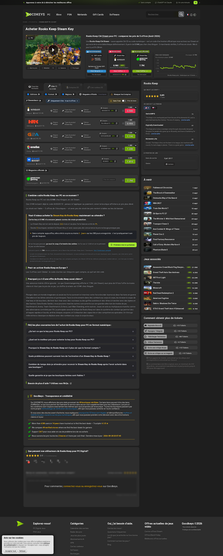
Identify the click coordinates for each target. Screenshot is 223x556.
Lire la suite (185, 120)
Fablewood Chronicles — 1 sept (171, 187)
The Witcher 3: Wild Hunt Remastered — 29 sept (171, 218)
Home (25, 22)
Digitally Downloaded (154, 125)
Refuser (22, 551)
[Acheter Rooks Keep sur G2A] (38, 134)
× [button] (199, 3)
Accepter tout (10, 551)
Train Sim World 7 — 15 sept (171, 208)
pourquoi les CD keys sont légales (92, 413)
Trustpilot (100, 423)
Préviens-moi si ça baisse (124, 245)
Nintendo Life (151, 139)
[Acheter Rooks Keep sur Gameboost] (38, 159)
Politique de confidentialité (191, 530)
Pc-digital (33, 22)
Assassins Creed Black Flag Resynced (171, 267)
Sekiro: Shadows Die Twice (171, 303)
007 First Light (171, 277)
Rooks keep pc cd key (47, 22)
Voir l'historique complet (102, 250)
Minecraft (171, 287)
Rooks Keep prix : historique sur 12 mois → (182, 75)
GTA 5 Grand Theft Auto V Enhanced (171, 308)
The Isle (171, 282)
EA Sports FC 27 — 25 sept (171, 213)
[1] (27, 461)
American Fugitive (171, 298)
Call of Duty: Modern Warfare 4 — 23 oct (171, 244)
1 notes (162, 97)
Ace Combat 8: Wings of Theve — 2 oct (171, 229)
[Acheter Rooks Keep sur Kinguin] (38, 109)
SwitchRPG (150, 114)
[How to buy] (135, 107)
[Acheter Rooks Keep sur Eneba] (38, 147)
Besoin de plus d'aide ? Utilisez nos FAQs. (48, 383)
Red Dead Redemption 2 (171, 293)
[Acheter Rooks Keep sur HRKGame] (38, 121)
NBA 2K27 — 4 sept (171, 203)
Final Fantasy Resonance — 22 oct (171, 239)
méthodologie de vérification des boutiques (59, 409)
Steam (105, 36)
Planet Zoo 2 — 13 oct (171, 234)
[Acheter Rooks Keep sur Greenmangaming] (38, 179)
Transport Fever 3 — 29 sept (171, 223)
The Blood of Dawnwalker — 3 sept (171, 192)
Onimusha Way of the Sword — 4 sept (171, 198)
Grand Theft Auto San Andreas (171, 272)
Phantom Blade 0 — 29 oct (171, 249)
